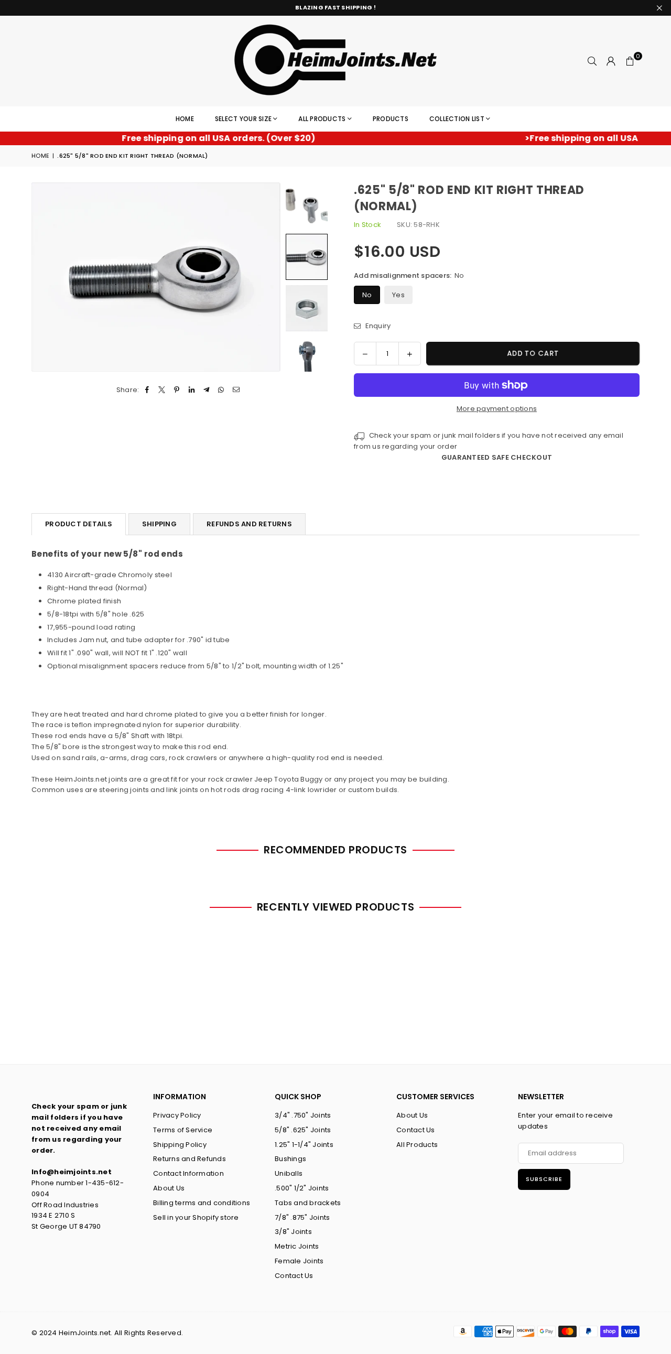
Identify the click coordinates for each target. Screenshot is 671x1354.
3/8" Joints (293, 1232)
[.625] (307, 205)
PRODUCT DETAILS (78, 524)
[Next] (266, 277)
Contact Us (294, 1276)
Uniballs (288, 1173)
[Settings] (611, 61)
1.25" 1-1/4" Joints (304, 1145)
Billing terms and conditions (201, 1203)
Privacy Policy (177, 1115)
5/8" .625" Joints (303, 1130)
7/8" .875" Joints (302, 1217)
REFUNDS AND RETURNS (249, 524)
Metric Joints (297, 1246)
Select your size (243, 118)
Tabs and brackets (308, 1203)
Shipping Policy (180, 1145)
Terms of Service (182, 1130)
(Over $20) (197, 138)
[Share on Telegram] (207, 390)
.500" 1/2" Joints (302, 1188)
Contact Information (188, 1173)
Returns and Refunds (189, 1159)
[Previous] (46, 277)
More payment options (497, 409)
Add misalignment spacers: (409, 275)
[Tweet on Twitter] (162, 390)
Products (390, 118)
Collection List (456, 118)
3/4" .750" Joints (303, 1115)
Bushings (290, 1159)
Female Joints (299, 1261)
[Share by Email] (236, 390)
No (367, 295)
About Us (169, 1188)
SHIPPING (159, 524)
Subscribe (544, 1179)
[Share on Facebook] (147, 390)
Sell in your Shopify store (196, 1217)
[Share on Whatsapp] (221, 390)
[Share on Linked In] (192, 390)
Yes (398, 295)
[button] (630, 61)
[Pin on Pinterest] (177, 390)
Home (185, 118)
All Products (321, 118)
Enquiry (377, 326)
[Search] (592, 61)
